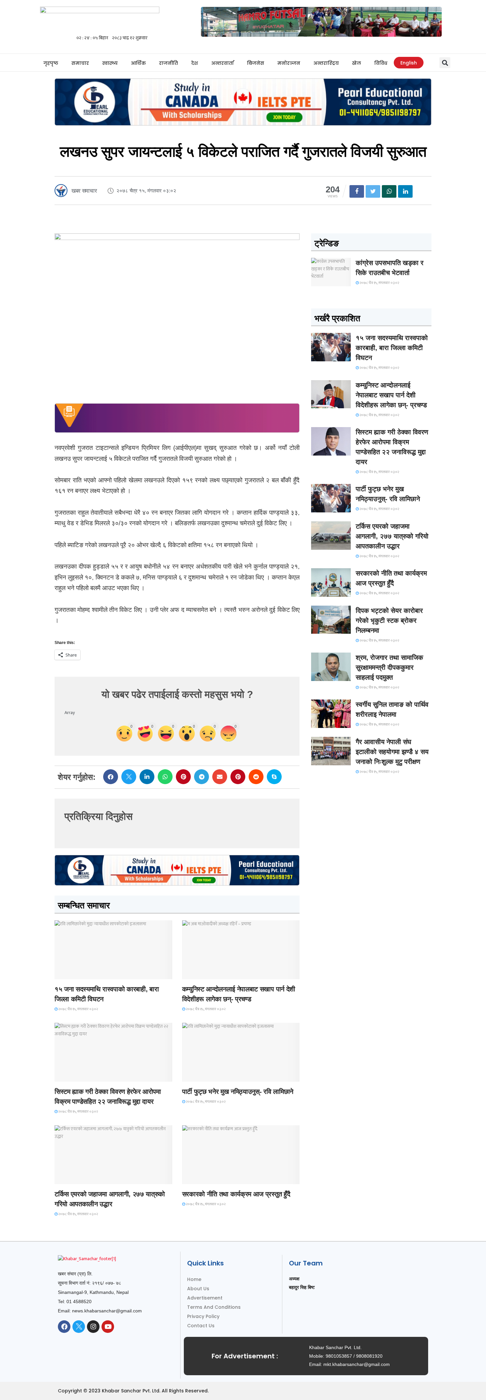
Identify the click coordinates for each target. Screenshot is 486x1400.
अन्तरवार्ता (222, 63)
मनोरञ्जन (288, 63)
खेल (356, 63)
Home (194, 1279)
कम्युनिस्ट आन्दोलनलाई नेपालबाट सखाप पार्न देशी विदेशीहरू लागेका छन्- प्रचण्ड (391, 395)
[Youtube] (107, 1326)
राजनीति (168, 63)
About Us (198, 1288)
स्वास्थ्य (110, 63)
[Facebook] (64, 1326)
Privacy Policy (203, 1316)
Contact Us (201, 1325)
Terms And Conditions (214, 1307)
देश (194, 63)
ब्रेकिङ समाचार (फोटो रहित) (208, 973)
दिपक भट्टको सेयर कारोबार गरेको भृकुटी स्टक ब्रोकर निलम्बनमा (389, 620)
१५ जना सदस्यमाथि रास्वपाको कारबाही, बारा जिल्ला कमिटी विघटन (392, 347)
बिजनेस (255, 63)
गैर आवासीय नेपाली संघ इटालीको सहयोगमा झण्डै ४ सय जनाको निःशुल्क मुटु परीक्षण (392, 751)
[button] (444, 62)
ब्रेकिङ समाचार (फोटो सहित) (81, 1178)
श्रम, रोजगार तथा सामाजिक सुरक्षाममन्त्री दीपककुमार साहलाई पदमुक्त (389, 667)
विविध (380, 63)
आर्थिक (138, 63)
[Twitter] (78, 1326)
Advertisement (205, 1298)
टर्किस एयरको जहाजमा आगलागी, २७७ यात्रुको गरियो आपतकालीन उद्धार (392, 536)
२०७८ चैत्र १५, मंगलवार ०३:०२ (78, 1009)
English (408, 63)
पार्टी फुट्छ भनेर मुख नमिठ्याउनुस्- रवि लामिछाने (237, 1091)
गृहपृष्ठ (50, 63)
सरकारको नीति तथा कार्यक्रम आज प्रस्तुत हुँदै (236, 1194)
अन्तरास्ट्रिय (326, 63)
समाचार (80, 63)
